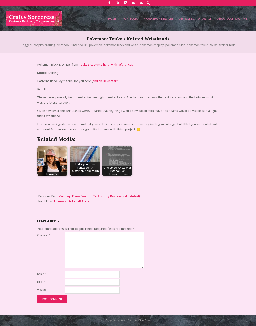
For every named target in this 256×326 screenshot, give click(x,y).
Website (41, 289)
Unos (123, 320)
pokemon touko (197, 45)
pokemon (95, 45)
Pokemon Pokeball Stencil (72, 201)
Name (41, 274)
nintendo (63, 45)
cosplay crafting (44, 45)
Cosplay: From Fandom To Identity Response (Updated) (99, 196)
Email (41, 281)
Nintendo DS (79, 45)
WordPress (144, 320)
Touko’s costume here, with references (106, 64)
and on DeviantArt (105, 81)
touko (214, 45)
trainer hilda (227, 45)
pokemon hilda (175, 45)
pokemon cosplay (152, 45)
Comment (43, 235)
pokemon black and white (121, 45)
